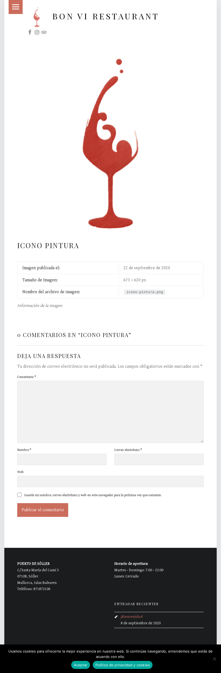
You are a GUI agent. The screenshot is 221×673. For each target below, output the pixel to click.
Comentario (26, 377)
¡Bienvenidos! (132, 616)
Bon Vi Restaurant (105, 16)
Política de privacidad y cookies (122, 665)
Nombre (24, 450)
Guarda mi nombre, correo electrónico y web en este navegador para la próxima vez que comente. (92, 495)
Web (20, 472)
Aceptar (81, 665)
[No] (214, 658)
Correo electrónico (128, 450)
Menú (16, 7)
